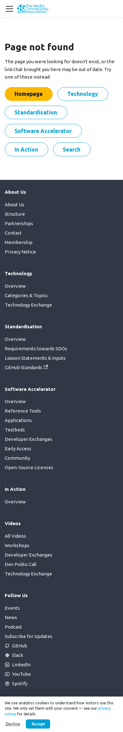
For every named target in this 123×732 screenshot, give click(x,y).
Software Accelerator (43, 131)
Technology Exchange (28, 305)
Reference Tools (23, 410)
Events (12, 608)
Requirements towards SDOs (36, 348)
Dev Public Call (21, 564)
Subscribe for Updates (28, 636)
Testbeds (15, 429)
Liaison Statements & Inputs (35, 358)
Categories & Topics (26, 295)
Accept (38, 724)
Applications (18, 420)
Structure (15, 214)
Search (71, 149)
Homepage (29, 94)
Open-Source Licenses (29, 467)
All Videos (15, 536)
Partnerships (19, 223)
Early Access (18, 448)
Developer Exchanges (28, 439)
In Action (26, 149)
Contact (13, 233)
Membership (18, 242)
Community (17, 458)
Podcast (13, 626)
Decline (13, 724)
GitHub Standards (23, 367)
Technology (82, 94)
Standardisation (36, 112)
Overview (15, 286)
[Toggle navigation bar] (9, 9)
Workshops (17, 545)
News (11, 617)
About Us (14, 204)
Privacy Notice (20, 251)
